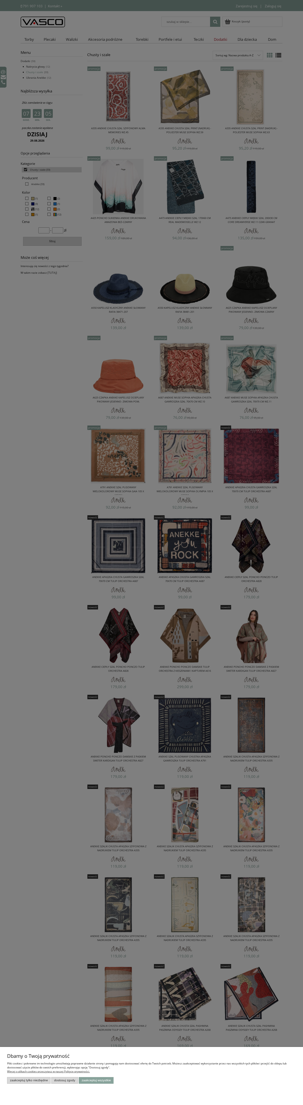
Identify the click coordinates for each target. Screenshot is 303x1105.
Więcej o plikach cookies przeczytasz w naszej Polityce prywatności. (48, 1071)
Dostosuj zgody (64, 1080)
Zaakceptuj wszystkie (96, 1080)
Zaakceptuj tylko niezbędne (29, 1080)
